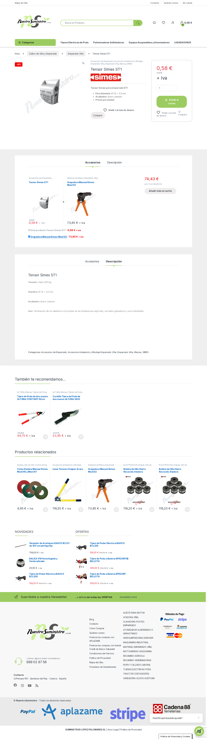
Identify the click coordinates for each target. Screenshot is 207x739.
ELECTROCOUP (130, 465)
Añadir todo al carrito (160, 191)
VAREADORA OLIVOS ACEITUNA (139, 678)
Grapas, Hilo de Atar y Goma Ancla (32, 465)
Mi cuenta (187, 3)
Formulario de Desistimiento (102, 667)
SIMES (129, 64)
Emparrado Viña (75, 53)
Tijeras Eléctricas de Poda (74, 42)
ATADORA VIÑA (130, 617)
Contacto (154, 3)
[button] (83, 63)
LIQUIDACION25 (182, 42)
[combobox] (97, 23)
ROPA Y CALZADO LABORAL (137, 664)
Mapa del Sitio (21, 3)
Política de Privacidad (100, 658)
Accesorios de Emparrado (102, 61)
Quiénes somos (171, 3)
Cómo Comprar (96, 628)
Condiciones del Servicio (101, 653)
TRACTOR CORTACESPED (136, 673)
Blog (91, 619)
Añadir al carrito (173, 102)
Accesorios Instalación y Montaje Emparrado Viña (92, 352)
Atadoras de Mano (75, 178)
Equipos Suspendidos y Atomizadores (149, 42)
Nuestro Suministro (26, 700)
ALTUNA (20, 392)
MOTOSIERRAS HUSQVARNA (137, 651)
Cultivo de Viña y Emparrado (43, 53)
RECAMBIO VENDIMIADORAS (137, 660)
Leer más (151, 509)
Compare (182, 114)
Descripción (114, 162)
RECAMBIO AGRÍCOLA (134, 656)
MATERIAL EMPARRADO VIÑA (137, 647)
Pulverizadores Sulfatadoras (108, 42)
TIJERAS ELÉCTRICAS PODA (137, 669)
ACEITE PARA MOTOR (134, 612)
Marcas (123, 64)
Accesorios (92, 162)
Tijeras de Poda (40, 392)
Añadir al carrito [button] (45, 436)
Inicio (17, 53)
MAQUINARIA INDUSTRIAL (135, 642)
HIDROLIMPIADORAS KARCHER (138, 638)
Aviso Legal (113, 729)
